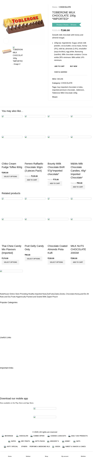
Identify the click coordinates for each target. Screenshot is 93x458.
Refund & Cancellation (9, 385)
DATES (3, 310)
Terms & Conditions (8, 390)
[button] (32, 180)
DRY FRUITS (5, 320)
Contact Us (4, 359)
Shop (2, 350)
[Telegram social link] (70, 96)
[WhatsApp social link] (18, 426)
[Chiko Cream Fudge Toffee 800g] (12, 125)
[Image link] (11, 281)
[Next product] (86, 7)
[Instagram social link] (5, 426)
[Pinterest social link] (64, 96)
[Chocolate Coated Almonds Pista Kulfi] (58, 207)
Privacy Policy (5, 376)
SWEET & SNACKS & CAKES (12, 329)
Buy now (73, 66)
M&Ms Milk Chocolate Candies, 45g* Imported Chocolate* (78, 170)
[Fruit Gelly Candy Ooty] (35, 207)
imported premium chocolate (63, 90)
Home (54, 7)
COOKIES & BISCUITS (9, 324)
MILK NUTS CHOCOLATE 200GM (78, 249)
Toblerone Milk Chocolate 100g (64, 93)
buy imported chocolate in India (69, 87)
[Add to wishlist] (10, 159)
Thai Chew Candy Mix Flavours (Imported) (11, 249)
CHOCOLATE (65, 7)
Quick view (4, 159)
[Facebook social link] (59, 96)
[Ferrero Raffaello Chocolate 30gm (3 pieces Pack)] (35, 125)
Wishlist (3, 355)
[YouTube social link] (10, 426)
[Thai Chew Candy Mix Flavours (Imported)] (12, 207)
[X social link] (62, 96)
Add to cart (59, 66)
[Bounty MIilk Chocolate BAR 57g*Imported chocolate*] (58, 125)
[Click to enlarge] (6, 41)
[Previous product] (80, 7)
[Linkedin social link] (67, 96)
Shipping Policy (6, 380)
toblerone (80, 90)
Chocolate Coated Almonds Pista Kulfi (57, 249)
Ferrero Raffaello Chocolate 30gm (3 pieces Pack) (34, 167)
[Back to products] (83, 7)
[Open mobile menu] (3, 2)
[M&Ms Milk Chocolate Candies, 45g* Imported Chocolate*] (81, 125)
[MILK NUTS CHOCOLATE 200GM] (81, 207)
